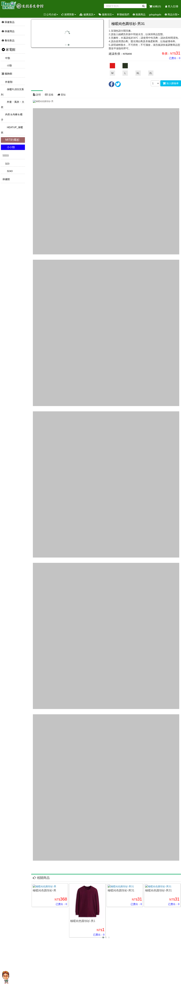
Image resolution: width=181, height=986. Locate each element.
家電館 (10, 49)
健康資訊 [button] (88, 14)
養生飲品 (9, 40)
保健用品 (9, 31)
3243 (9, 171)
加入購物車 (172, 83)
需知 (63, 94)
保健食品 (9, 22)
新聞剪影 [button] (69, 14)
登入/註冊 (172, 6)
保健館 (6, 179)
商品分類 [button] (172, 14)
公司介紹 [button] (51, 14)
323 (6, 163)
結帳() (157, 6)
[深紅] (112, 65)
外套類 (8, 82)
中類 (7, 58)
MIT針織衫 (11, 139)
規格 (50, 94)
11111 (5, 155)
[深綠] (125, 65)
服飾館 (8, 73)
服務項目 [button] (106, 14)
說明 (38, 94)
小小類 (10, 147)
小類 (9, 65)
